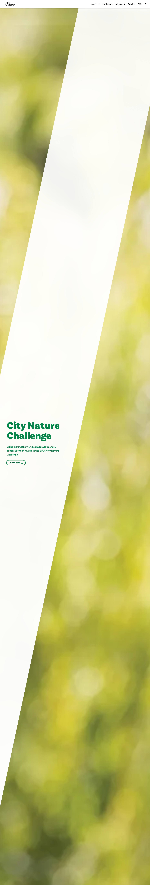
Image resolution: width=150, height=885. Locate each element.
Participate (14, 462)
